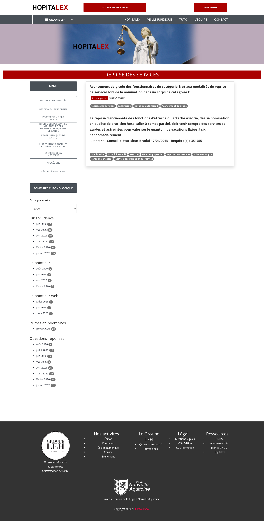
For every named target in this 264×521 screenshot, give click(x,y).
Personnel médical (101, 158)
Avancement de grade (174, 105)
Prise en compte (202, 154)
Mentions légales (185, 439)
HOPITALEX (132, 20)
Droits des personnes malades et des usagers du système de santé (53, 127)
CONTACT (221, 20)
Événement (108, 456)
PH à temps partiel (152, 154)
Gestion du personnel (53, 109)
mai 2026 (43, 229)
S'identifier (210, 7)
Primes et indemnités (53, 100)
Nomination (98, 154)
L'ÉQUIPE (200, 20)
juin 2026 (43, 224)
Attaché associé (117, 154)
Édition (108, 439)
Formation (108, 443)
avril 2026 (44, 235)
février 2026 (45, 247)
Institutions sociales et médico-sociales (53, 145)
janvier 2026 (45, 253)
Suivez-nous (151, 448)
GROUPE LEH (57, 19)
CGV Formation (185, 447)
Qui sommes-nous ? (151, 444)
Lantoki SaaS (142, 509)
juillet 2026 (44, 301)
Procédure (53, 162)
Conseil (108, 452)
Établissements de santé (53, 136)
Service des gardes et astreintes (134, 158)
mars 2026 (44, 241)
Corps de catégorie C (146, 105)
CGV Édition (185, 443)
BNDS (219, 439)
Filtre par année (40, 200)
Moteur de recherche (115, 7)
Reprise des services (103, 105)
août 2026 (43, 268)
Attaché (134, 154)
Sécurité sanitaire (53, 171)
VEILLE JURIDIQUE (159, 20)
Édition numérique (108, 447)
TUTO (183, 20)
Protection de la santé (53, 118)
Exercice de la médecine (53, 154)
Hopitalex (219, 452)
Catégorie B (124, 105)
